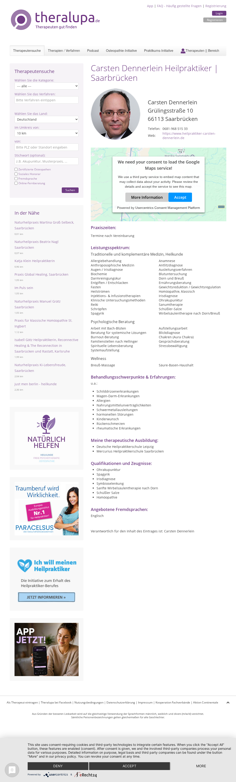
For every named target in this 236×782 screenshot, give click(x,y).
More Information (147, 197)
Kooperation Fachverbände (173, 702)
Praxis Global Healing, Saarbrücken (41, 274)
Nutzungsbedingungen (88, 702)
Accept (180, 197)
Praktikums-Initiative (158, 50)
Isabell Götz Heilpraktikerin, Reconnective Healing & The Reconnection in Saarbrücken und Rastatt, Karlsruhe (46, 345)
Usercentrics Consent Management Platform (167, 207)
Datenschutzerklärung (120, 702)
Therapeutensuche (27, 50)
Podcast (93, 50)
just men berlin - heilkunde (36, 384)
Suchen (70, 190)
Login (219, 13)
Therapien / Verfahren (64, 50)
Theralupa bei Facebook (56, 702)
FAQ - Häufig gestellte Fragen (179, 6)
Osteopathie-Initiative (121, 50)
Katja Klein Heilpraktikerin (35, 261)
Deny (58, 766)
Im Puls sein (24, 288)
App (150, 6)
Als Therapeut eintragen (22, 702)
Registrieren (215, 20)
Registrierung (215, 6)
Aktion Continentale (205, 702)
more (201, 766)
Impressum (145, 702)
